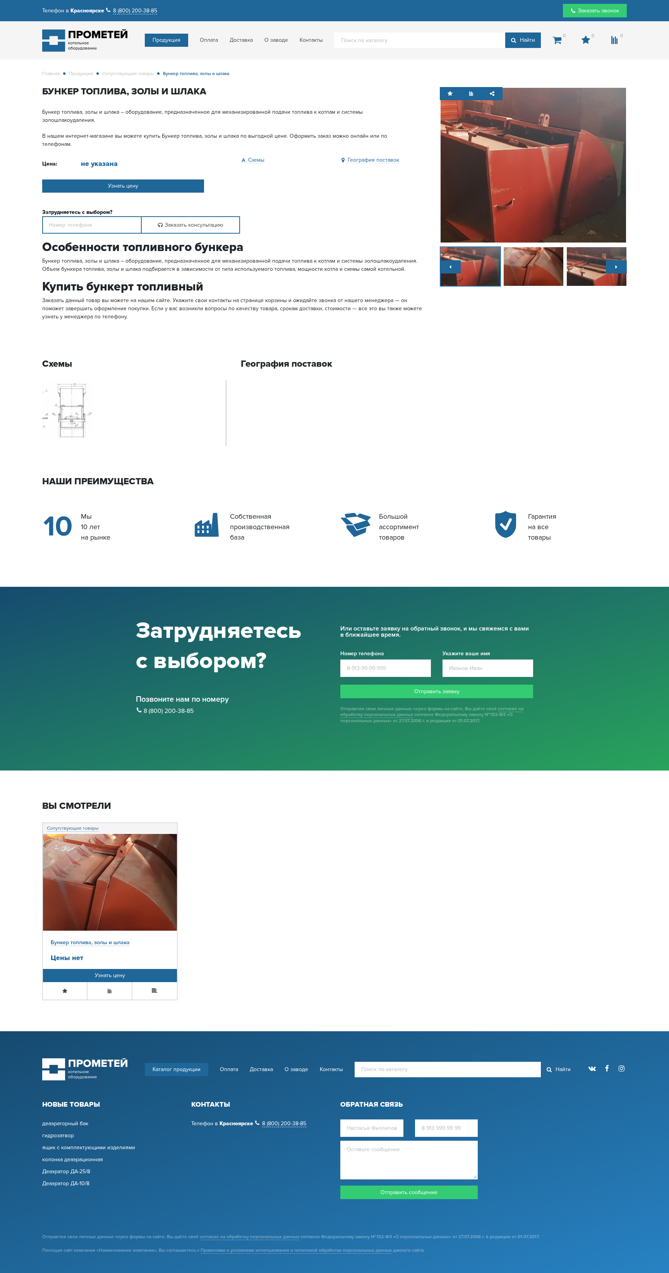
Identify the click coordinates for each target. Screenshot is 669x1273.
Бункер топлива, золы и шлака (90, 942)
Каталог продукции (177, 1069)
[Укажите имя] (371, 1128)
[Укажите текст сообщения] (409, 1161)
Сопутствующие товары (128, 74)
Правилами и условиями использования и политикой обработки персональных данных (296, 1250)
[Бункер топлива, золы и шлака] (533, 165)
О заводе (276, 40)
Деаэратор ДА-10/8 (65, 1183)
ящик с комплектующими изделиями (88, 1147)
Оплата (209, 40)
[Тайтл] (450, 267)
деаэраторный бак (65, 1123)
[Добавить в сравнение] (471, 94)
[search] (437, 40)
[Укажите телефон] (446, 1128)
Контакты (311, 40)
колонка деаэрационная (72, 1159)
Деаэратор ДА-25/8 (66, 1171)
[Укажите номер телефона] (92, 225)
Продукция (166, 40)
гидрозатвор (58, 1135)
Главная (51, 74)
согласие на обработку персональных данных (249, 1237)
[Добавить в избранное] (450, 94)
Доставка (241, 40)
